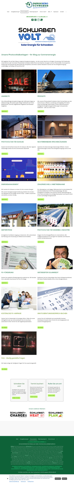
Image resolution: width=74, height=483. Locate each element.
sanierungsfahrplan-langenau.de (27, 468)
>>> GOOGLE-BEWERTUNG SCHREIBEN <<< (37, 441)
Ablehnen (64, 478)
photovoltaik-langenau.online (53, 467)
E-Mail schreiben (16, 398)
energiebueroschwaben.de (18, 466)
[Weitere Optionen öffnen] (66, 12)
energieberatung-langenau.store (28, 467)
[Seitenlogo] (37, 5)
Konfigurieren (31, 481)
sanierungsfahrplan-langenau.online (43, 468)
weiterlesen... (5, 111)
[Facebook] (32, 20)
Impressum (23, 481)
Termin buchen (33, 396)
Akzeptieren (57, 478)
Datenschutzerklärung (14, 481)
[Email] (38, 20)
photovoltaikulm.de (15, 468)
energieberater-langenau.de (48, 466)
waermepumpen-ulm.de (32, 470)
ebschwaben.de (27, 466)
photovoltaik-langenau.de (41, 467)
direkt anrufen (51, 395)
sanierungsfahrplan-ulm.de (57, 468)
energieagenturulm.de (36, 466)
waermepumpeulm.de (42, 470)
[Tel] (41, 20)
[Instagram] (35, 20)
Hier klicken (4, 327)
